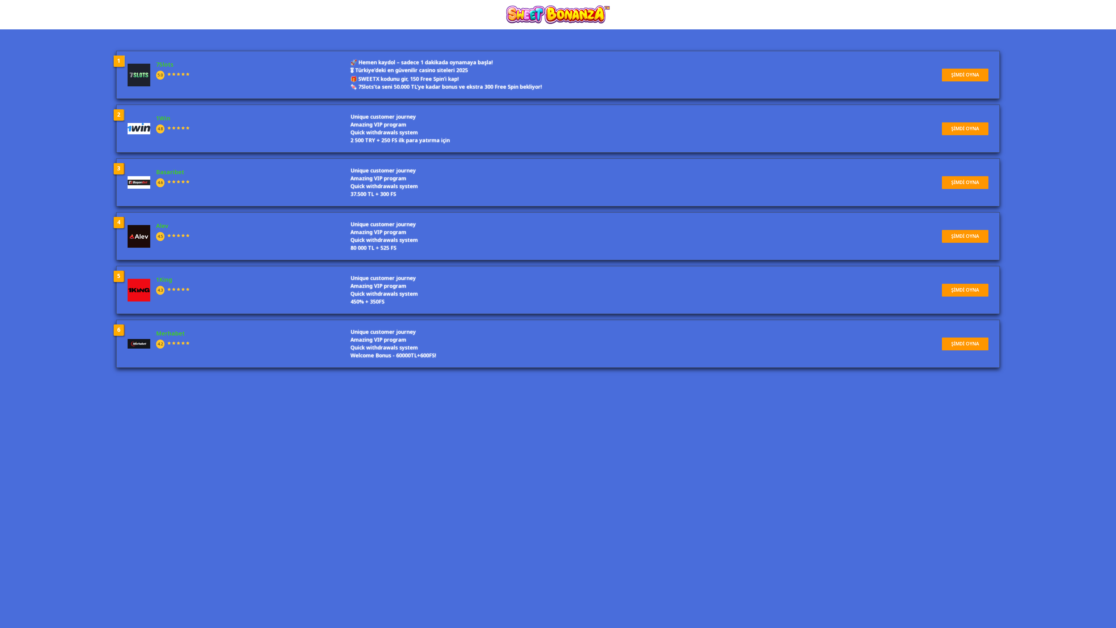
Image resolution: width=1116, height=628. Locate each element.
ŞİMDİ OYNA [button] (965, 75)
